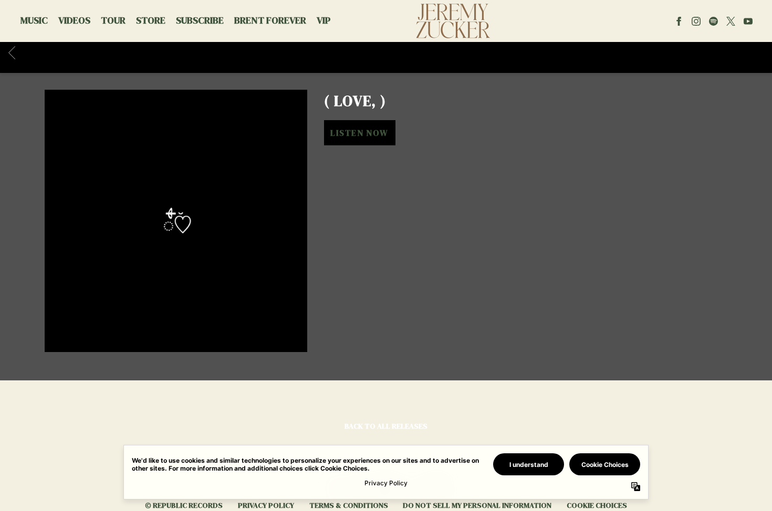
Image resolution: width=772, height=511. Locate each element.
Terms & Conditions (348, 505)
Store (150, 20)
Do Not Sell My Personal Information (477, 505)
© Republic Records (184, 505)
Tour (113, 20)
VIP (323, 20)
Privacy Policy (266, 505)
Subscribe (200, 20)
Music (34, 20)
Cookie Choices (597, 505)
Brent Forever (270, 20)
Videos (74, 20)
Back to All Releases (386, 426)
